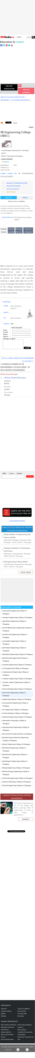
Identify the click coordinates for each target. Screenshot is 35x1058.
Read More (25, 819)
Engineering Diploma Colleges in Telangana (16, 699)
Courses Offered (6, 173)
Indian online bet (6, 1032)
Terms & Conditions (24, 1009)
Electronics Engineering (20, 100)
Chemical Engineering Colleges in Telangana (17, 665)
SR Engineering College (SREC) (16, 562)
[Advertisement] (17, 17)
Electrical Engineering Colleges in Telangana (17, 689)
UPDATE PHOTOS (7, 217)
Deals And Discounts (7, 1039)
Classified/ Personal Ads (25, 1032)
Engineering (5, 100)
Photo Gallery (22, 1030)
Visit (11, 324)
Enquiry (3, 1013)
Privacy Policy (22, 1011)
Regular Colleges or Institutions (12, 97)
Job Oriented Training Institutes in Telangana (17, 734)
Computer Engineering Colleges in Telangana (17, 679)
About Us (4, 1009)
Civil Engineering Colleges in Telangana (15, 668)
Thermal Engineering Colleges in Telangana (16, 785)
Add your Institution (26, 91)
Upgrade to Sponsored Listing (16, 183)
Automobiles (21, 1034)
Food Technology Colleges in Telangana (15, 713)
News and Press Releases (8, 1025)
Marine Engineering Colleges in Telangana (16, 744)
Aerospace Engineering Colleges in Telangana (17, 617)
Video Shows (5, 1030)
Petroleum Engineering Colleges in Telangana (17, 778)
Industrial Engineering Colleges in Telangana (17, 717)
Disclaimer (21, 1016)
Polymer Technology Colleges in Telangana (16, 782)
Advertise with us (6, 1011)
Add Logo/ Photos (12, 189)
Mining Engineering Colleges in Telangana (16, 768)
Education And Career (7, 1027)
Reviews (6, 162)
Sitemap (3, 1016)
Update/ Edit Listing (13, 186)
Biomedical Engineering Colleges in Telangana (17, 654)
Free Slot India (22, 1013)
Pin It (15, 123)
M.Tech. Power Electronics (9, 374)
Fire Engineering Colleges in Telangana (15, 710)
